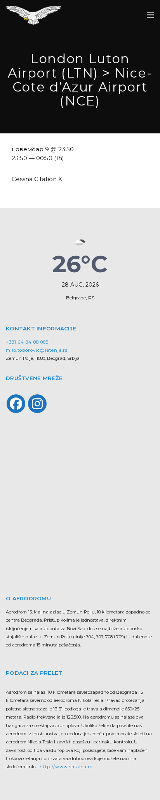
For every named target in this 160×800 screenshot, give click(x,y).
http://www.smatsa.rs (66, 766)
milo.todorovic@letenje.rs (37, 350)
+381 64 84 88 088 (27, 342)
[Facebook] (16, 403)
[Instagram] (37, 403)
